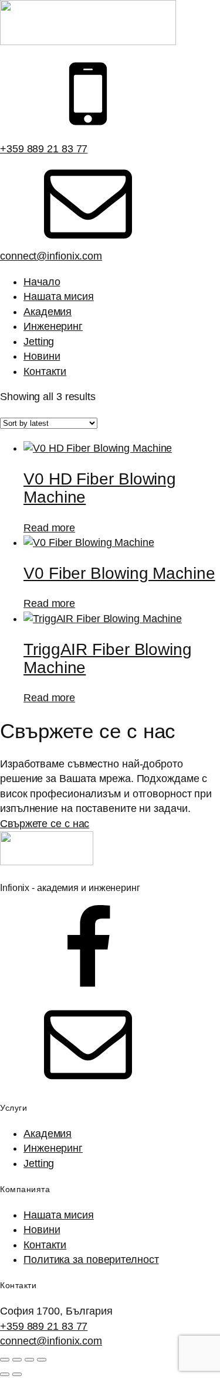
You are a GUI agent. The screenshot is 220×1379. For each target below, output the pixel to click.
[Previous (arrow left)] (4, 1374)
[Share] (29, 1359)
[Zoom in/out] (4, 1359)
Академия (47, 312)
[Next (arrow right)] (17, 1374)
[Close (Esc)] (41, 1359)
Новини (41, 356)
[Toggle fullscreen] (17, 1359)
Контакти (44, 371)
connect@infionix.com (51, 256)
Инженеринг (53, 326)
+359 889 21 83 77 (43, 149)
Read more (49, 528)
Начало (41, 282)
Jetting (38, 341)
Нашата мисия (58, 296)
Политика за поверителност (91, 1259)
